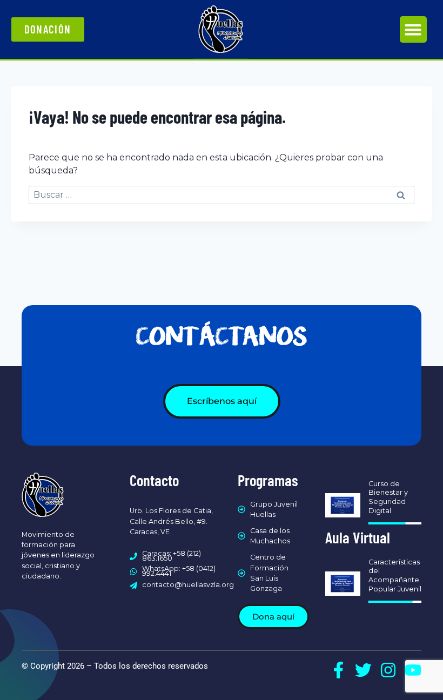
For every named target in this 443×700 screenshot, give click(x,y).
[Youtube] (413, 670)
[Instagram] (388, 670)
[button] (413, 29)
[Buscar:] (221, 195)
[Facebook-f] (338, 670)
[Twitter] (363, 670)
